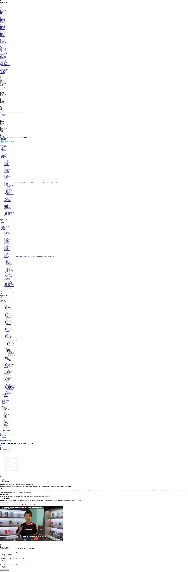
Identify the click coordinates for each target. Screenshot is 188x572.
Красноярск (6, 417)
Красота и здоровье (9, 392)
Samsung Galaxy (9, 336)
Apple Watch (10, 351)
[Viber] (6, 440)
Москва (5, 410)
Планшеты (8, 358)
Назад (8, 306)
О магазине (6, 396)
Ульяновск (6, 423)
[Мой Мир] (3, 440)
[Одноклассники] (2, 440)
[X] (5, 440)
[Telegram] (10, 440)
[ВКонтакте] (1, 440)
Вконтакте (4, 114)
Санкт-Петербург (7, 409)
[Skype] (9, 440)
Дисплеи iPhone (9, 382)
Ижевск (5, 415)
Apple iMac (10, 371)
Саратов (5, 420)
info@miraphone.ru (4, 435)
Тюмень (5, 422)
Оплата (3, 479)
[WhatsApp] (7, 440)
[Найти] (1, 7)
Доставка (3, 480)
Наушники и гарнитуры (10, 364)
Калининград (6, 412)
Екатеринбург (6, 414)
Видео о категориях (5, 481)
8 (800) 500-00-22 (3, 82)
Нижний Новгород (7, 418)
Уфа (5, 424)
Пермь (5, 419)
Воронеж (5, 413)
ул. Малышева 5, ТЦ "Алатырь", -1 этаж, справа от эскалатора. (14, 112)
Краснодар (6, 416)
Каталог (5, 304)
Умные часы (8, 348)
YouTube (3, 115)
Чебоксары (6, 425)
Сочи (5, 421)
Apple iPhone (8, 307)
